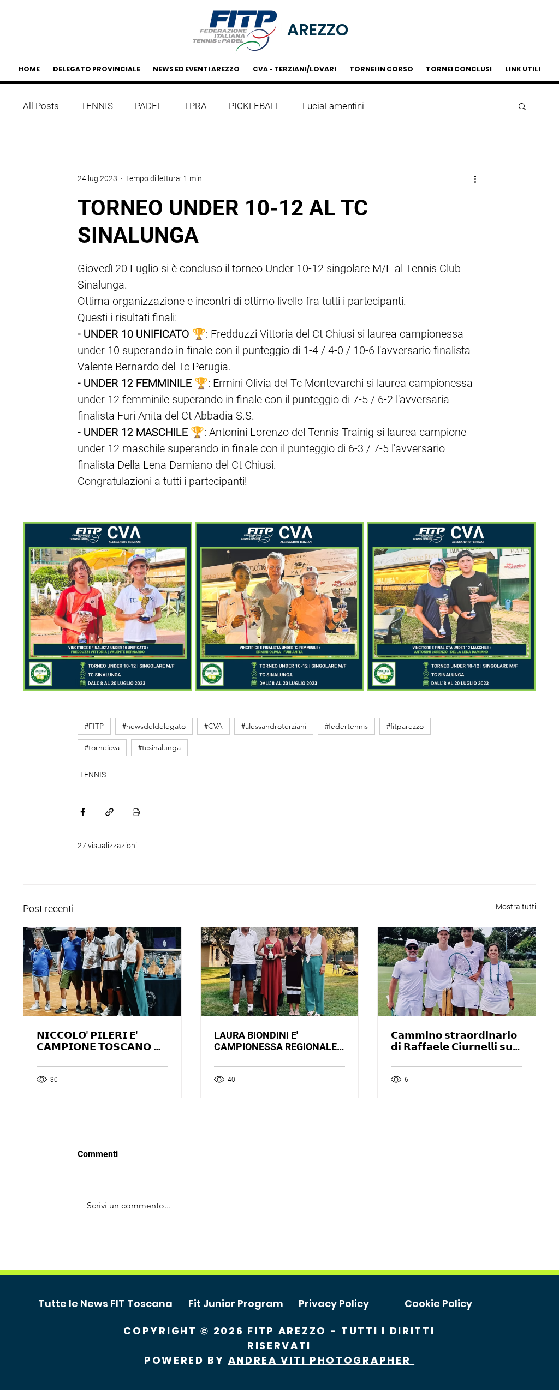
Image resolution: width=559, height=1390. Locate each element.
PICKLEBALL (255, 105)
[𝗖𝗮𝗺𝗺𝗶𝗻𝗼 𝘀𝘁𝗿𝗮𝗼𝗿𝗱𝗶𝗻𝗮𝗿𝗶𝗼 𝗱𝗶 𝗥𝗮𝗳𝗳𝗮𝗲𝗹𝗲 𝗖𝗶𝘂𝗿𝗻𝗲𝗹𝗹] (457, 971)
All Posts (41, 105)
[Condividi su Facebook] (83, 812)
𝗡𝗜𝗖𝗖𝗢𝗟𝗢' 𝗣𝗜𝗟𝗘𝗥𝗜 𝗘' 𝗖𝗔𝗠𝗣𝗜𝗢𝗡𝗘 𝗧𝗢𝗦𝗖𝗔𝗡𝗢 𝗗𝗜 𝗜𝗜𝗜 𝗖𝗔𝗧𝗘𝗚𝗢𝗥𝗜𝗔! (101, 1040)
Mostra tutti (516, 906)
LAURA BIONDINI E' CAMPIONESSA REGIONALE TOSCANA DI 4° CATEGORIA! (277, 1040)
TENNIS (97, 105)
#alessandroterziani (273, 726)
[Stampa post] (136, 812)
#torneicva (102, 747)
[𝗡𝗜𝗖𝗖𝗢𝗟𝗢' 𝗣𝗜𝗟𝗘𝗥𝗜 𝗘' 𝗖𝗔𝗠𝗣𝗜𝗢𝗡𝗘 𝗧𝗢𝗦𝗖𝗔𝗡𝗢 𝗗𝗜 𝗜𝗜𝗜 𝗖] (102, 971)
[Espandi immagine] (107, 606)
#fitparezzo (405, 726)
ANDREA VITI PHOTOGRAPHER (321, 1360)
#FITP (94, 726)
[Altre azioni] (474, 178)
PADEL (148, 105)
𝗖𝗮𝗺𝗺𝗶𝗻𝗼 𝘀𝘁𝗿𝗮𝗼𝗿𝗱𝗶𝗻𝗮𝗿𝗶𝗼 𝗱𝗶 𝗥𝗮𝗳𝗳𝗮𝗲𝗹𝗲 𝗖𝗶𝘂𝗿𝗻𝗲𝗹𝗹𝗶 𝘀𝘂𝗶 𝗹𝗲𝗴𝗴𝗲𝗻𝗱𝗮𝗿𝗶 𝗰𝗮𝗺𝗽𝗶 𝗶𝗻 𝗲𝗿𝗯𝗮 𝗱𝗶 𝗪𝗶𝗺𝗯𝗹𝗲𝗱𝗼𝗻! (454, 1040)
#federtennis (346, 726)
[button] (522, 105)
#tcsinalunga (159, 747)
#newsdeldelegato (154, 726)
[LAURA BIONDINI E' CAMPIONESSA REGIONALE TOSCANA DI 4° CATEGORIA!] (280, 971)
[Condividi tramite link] (109, 812)
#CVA (213, 726)
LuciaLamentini (333, 105)
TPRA (195, 105)
